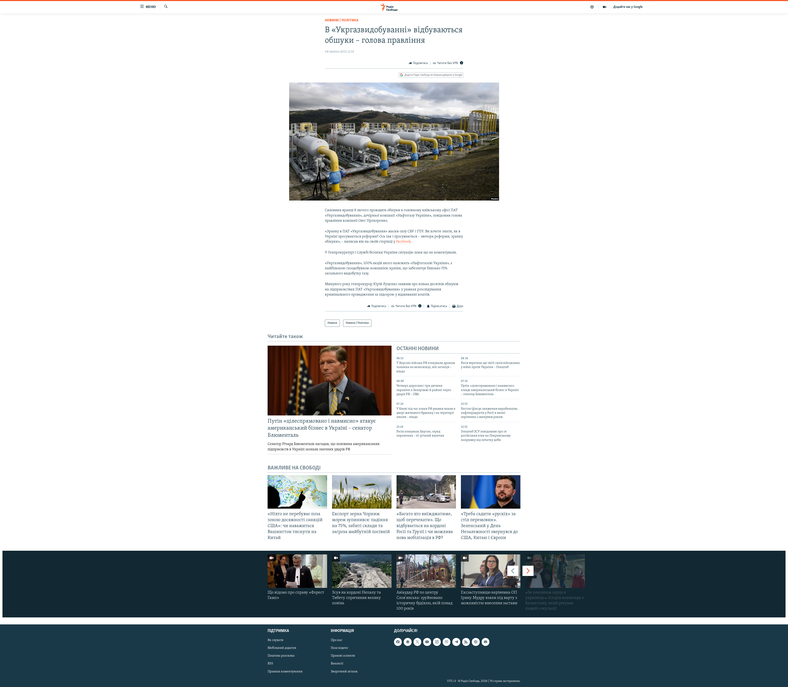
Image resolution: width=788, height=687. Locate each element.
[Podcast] (476, 642)
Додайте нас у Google (628, 7)
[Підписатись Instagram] (437, 642)
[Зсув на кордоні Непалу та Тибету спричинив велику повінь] (362, 571)
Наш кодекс (339, 648)
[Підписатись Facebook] (398, 642)
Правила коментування (285, 671)
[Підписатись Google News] (407, 642)
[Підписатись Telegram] (456, 642)
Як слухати (275, 640)
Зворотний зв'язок (344, 671)
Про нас (336, 640)
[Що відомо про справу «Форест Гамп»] (297, 571)
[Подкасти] (592, 7)
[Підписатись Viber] (446, 642)
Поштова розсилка (281, 656)
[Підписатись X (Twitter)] (417, 642)
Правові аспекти (343, 656)
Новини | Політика (341, 20)
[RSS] (466, 642)
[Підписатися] (485, 642)
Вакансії (337, 663)
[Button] (418, 63)
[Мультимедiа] (604, 7)
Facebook (403, 242)
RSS (270, 663)
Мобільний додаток (282, 648)
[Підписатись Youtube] (427, 642)
